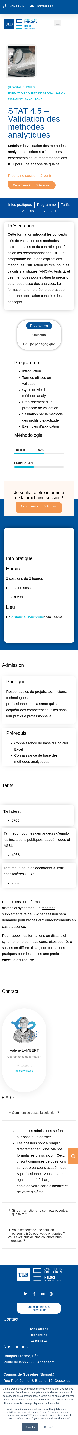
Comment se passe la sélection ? (35, 1112)
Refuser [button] (48, 1427)
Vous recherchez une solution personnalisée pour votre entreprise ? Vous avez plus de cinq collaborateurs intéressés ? (36, 1235)
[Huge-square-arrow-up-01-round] (73, 1156)
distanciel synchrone (27, 617)
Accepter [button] (30, 1427)
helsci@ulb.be (24, 1070)
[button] (57, 23)
